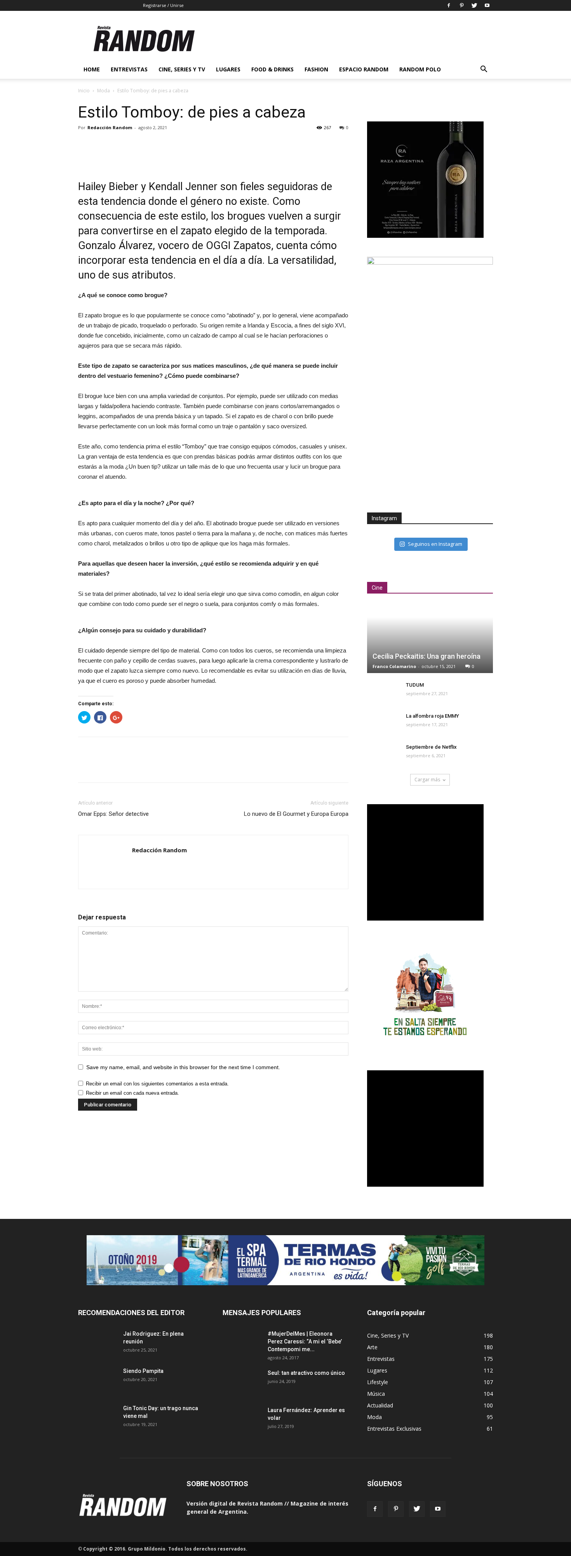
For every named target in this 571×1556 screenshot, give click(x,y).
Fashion (316, 69)
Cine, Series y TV (181, 69)
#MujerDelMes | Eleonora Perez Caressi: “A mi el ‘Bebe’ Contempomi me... (305, 1341)
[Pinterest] (461, 5)
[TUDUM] (382, 692)
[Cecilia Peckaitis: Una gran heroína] (430, 638)
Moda (103, 90)
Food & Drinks (272, 69)
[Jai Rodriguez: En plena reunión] (97, 1343)
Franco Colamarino (394, 666)
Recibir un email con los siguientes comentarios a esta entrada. (157, 1084)
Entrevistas (129, 69)
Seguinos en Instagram (435, 543)
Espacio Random (363, 69)
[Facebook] (448, 5)
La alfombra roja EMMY (432, 716)
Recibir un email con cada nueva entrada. (132, 1093)
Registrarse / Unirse (163, 5)
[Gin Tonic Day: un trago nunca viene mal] (97, 1417)
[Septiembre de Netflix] (382, 754)
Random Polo (420, 69)
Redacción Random (109, 127)
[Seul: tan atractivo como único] (242, 1382)
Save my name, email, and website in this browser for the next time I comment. (183, 1067)
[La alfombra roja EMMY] (382, 723)
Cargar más (427, 779)
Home (92, 69)
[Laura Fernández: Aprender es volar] (242, 1419)
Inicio (84, 90)
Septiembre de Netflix (431, 747)
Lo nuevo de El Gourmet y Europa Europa (296, 813)
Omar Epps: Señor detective (113, 813)
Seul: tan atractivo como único (306, 1373)
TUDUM (415, 685)
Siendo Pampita (143, 1371)
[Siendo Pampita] (97, 1380)
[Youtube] (487, 5)
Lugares (228, 69)
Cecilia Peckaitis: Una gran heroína (426, 656)
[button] (483, 70)
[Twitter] (474, 5)
